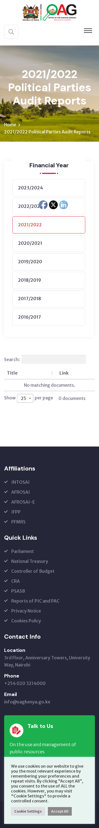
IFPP (16, 512)
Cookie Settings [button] (28, 811)
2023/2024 (30, 187)
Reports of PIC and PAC (35, 601)
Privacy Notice (26, 611)
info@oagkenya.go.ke (27, 702)
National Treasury (29, 561)
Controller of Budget (32, 571)
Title (12, 373)
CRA (15, 581)
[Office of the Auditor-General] (49, 12)
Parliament (22, 551)
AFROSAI (20, 492)
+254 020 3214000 (25, 683)
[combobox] (25, 398)
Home (10, 124)
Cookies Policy (26, 620)
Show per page (28, 398)
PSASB (18, 591)
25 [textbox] (23, 398)
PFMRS (18, 522)
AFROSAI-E (23, 502)
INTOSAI (20, 482)
